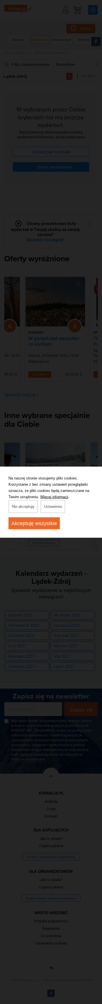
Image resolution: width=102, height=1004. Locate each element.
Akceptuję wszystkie (34, 523)
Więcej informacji (54, 496)
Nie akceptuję (23, 506)
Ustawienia (53, 506)
